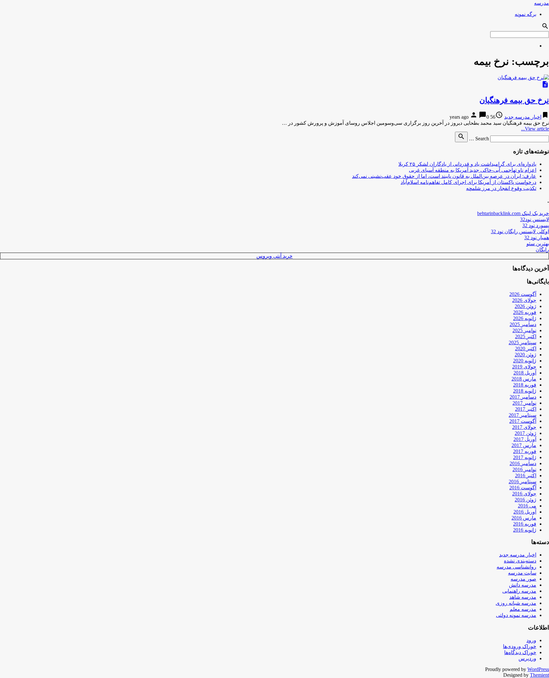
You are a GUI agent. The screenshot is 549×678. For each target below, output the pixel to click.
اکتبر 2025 (525, 336)
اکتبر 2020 (525, 348)
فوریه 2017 (524, 451)
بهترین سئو (537, 243)
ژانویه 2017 (524, 457)
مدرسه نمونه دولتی (516, 615)
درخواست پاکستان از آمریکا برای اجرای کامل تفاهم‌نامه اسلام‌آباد (468, 182)
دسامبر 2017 (523, 397)
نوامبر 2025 (524, 330)
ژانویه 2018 (524, 391)
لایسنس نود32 (534, 219)
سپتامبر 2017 (522, 415)
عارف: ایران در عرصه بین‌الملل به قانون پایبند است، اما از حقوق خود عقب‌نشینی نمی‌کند (444, 176)
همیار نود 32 (536, 237)
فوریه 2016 (524, 524)
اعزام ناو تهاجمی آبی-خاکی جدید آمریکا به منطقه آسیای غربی (472, 170)
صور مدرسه (523, 579)
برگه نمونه (525, 14)
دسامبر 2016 (523, 463)
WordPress (538, 669)
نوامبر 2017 (524, 403)
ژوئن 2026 (525, 306)
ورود (531, 640)
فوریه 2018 (524, 385)
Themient (539, 675)
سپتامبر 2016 (522, 481)
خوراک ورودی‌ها (519, 646)
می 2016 (527, 505)
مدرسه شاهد (522, 597)
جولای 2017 (524, 427)
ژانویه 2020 (524, 360)
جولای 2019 (524, 366)
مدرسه (541, 3)
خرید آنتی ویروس (274, 256)
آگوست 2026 (522, 294)
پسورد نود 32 (535, 225)
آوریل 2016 (524, 511)
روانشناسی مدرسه (516, 567)
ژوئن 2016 (525, 499)
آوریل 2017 (524, 439)
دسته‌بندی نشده (520, 560)
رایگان (542, 249)
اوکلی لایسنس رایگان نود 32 (520, 231)
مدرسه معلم (523, 609)
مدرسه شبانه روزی (516, 603)
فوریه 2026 (524, 312)
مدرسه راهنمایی (519, 591)
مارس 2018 (524, 378)
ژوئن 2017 (525, 433)
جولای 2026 (524, 300)
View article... (535, 128)
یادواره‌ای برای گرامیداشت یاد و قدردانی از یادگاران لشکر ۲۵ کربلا (467, 164)
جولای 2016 (524, 493)
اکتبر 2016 (525, 475)
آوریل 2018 (524, 372)
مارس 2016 (524, 518)
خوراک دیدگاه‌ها (520, 652)
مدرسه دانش (522, 585)
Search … (479, 138)
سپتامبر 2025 (522, 342)
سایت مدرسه (522, 573)
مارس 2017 (524, 445)
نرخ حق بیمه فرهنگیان (514, 100)
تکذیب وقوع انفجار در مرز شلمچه (501, 188)
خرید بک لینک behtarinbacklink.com (513, 213)
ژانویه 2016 (524, 530)
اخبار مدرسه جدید (522, 117)
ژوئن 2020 (525, 354)
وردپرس (527, 658)
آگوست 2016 (522, 487)
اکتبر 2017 (525, 409)
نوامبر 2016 (524, 469)
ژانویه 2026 (524, 318)
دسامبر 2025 (523, 324)
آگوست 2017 (522, 421)
